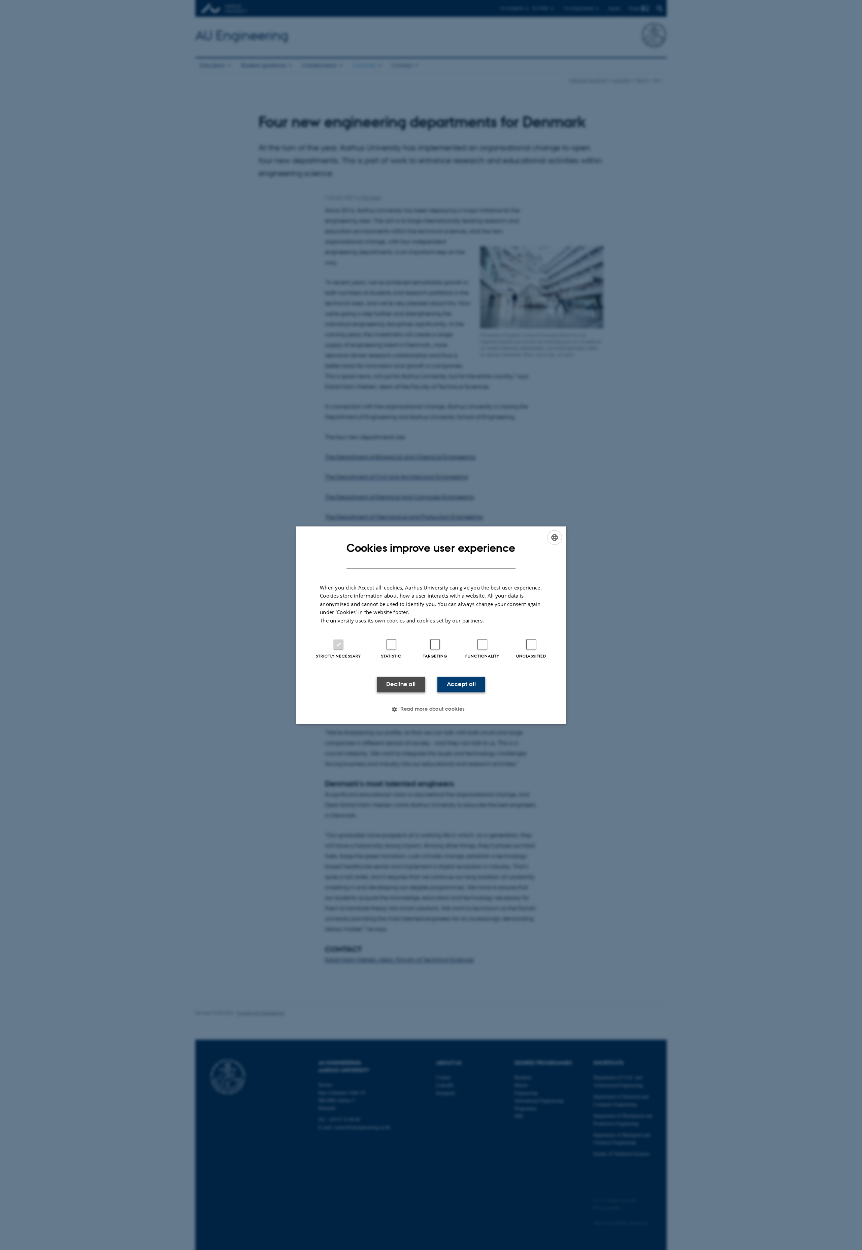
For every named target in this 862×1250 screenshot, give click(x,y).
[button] (431, 709)
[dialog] (431, 625)
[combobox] (554, 537)
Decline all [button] (401, 684)
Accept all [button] (461, 684)
